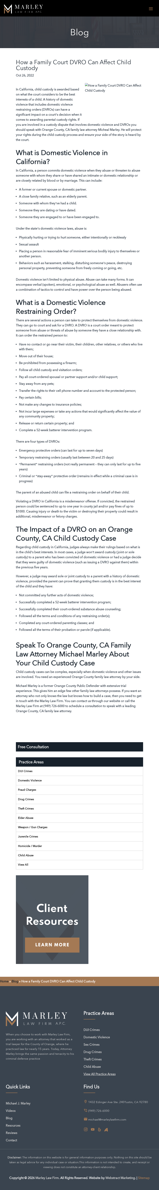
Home (4, 981)
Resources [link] (13, 1125)
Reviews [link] (11, 1133)
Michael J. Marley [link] (18, 1103)
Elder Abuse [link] (25, 817)
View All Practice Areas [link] (100, 1074)
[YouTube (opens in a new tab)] (93, 1129)
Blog (15, 981)
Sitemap (144, 1178)
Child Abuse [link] (26, 855)
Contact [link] (11, 1140)
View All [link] (23, 864)
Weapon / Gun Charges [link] (32, 827)
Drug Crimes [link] (26, 799)
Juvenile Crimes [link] (28, 836)
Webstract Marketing (120, 1178)
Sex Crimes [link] (91, 1044)
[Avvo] (106, 1129)
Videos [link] (11, 1111)
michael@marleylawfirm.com (107, 1119)
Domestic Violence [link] (30, 780)
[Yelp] (99, 1129)
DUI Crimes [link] (25, 771)
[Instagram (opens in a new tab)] (86, 1129)
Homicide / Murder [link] (30, 846)
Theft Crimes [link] (26, 808)
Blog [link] (9, 1118)
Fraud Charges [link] (27, 789)
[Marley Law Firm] (23, 8)
